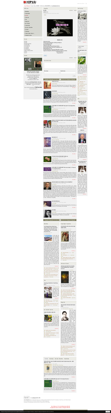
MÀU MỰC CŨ (54, 137)
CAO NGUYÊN (26, 44)
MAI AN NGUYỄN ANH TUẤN (66, 230)
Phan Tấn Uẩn (54, 184)
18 (60, 79)
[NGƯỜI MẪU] (47, 95)
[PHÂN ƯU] (82, 138)
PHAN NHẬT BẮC (48, 331)
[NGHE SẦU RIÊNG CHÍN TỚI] (48, 318)
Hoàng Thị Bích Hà (55, 109)
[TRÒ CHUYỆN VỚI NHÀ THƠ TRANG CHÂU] (65, 315)
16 (56, 79)
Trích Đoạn (51, 358)
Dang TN (81, 89)
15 (54, 79)
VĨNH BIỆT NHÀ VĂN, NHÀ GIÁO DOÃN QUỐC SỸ (82, 102)
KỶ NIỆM (54, 209)
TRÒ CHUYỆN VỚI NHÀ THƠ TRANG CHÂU (68, 305)
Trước (72, 10)
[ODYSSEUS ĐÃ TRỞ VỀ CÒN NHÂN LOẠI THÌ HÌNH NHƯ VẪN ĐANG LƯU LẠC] (65, 277)
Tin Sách (46, 358)
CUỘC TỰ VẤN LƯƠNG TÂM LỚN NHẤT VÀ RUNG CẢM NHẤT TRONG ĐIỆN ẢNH (68, 291)
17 (58, 79)
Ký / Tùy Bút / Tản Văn (48, 309)
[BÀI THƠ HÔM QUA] (47, 204)
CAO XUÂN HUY (27, 49)
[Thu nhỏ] (44, 10)
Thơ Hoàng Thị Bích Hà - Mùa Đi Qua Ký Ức (51, 284)
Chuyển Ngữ (66, 358)
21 (65, 79)
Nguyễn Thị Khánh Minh (83, 84)
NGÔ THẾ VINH (55, 269)
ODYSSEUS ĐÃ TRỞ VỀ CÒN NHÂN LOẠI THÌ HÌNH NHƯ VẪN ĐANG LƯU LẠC (67, 267)
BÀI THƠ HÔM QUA (56, 201)
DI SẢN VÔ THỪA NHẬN (67, 297)
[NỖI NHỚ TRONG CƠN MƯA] (82, 60)
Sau (74, 10)
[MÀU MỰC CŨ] (47, 142)
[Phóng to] (45, 10)
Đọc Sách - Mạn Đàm (59, 358)
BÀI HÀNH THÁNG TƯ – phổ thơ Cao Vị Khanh (82, 91)
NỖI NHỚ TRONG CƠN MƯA (82, 51)
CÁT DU (25, 51)
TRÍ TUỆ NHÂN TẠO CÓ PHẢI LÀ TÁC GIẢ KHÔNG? (62, 182)
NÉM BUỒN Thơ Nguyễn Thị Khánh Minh (81, 86)
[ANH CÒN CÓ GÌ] (47, 85)
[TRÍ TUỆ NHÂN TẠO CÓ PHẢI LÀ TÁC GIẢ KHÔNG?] (47, 186)
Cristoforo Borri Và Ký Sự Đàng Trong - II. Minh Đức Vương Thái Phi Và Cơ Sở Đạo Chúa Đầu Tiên (51, 275)
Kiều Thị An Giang (55, 93)
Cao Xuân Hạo (26, 48)
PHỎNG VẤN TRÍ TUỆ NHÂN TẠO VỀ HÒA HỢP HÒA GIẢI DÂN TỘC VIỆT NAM (68, 347)
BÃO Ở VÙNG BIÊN (49, 301)
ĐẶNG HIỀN (54, 203)
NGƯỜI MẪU (54, 91)
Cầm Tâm (25, 41)
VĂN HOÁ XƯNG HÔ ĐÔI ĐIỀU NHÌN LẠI (60, 156)
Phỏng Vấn (63, 302)
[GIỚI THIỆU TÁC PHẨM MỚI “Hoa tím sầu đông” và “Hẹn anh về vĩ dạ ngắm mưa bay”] (47, 169)
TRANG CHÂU (54, 83)
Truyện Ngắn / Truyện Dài (66, 223)
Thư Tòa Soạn (80, 8)
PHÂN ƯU (82, 130)
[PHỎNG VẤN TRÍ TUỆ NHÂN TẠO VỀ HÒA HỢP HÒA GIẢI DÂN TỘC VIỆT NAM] (47, 124)
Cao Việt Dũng (26, 47)
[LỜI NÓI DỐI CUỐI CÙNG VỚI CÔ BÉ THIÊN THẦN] (65, 236)
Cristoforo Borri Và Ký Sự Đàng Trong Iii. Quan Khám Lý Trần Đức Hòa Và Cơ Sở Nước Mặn (51, 271)
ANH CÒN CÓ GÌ (55, 81)
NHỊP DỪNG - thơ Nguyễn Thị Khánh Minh (81, 83)
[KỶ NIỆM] (47, 214)
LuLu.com (38, 87)
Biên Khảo (46, 223)
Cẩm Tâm (25, 42)
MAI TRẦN (65, 352)
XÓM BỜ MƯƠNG (65, 252)
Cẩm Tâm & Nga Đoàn (27, 43)
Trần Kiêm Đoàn (54, 124)
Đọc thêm (73, 87)
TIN (78, 98)
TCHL (45, 55)
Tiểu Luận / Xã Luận (65, 263)
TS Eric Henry (61, 365)
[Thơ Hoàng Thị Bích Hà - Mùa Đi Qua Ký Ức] (48, 292)
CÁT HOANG (65, 255)
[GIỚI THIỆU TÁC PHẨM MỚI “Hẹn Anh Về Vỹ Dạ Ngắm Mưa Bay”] (47, 109)
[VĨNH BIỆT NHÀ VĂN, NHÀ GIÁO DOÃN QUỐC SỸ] (82, 110)
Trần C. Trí (53, 139)
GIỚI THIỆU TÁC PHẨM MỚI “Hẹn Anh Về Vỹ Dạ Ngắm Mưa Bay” (56, 378)
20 (63, 79)
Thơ (44, 280)
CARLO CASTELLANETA (28, 50)
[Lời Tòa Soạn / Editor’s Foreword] (82, 16)
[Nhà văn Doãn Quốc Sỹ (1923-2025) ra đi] (82, 169)
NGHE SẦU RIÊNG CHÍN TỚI (49, 312)
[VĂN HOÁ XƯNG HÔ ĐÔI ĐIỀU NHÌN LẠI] (47, 159)
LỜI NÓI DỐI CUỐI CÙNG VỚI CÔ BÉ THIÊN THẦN (68, 227)
